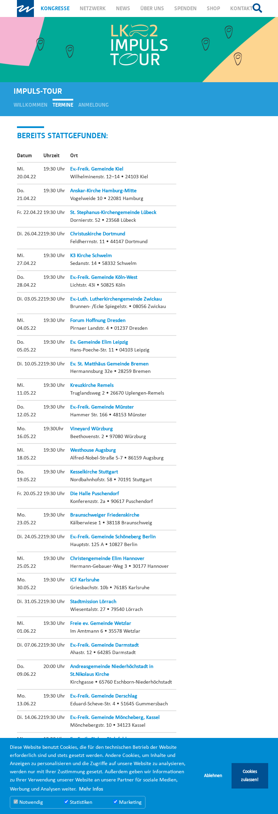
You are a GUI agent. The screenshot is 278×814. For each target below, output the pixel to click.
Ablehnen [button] (213, 775)
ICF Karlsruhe (84, 580)
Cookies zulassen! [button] (250, 775)
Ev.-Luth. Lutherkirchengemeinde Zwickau (116, 299)
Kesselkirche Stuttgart (94, 472)
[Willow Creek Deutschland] (25, 8)
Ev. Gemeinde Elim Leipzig (99, 342)
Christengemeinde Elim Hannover (107, 558)
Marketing (130, 802)
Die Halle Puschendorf (94, 493)
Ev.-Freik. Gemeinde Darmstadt (104, 645)
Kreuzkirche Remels (92, 385)
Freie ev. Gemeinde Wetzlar (100, 623)
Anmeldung (93, 105)
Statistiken (80, 802)
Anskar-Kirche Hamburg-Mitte (103, 191)
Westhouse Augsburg (93, 450)
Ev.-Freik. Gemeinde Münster (102, 407)
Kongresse (55, 8)
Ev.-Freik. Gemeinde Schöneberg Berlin (113, 537)
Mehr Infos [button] (91, 789)
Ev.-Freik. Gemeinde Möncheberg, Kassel (115, 717)
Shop (213, 8)
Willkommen (30, 105)
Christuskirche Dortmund (97, 234)
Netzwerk (93, 8)
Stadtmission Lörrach (93, 601)
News (123, 8)
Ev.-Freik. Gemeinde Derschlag (103, 696)
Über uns (152, 8)
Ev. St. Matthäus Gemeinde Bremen (109, 364)
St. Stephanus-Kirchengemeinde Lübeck (113, 212)
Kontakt (241, 8)
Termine (63, 105)
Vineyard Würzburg (91, 429)
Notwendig (30, 802)
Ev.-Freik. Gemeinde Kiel (96, 169)
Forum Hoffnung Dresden (97, 320)
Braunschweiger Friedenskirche (104, 515)
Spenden (185, 8)
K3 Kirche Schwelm (91, 255)
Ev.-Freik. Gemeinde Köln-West (103, 277)
